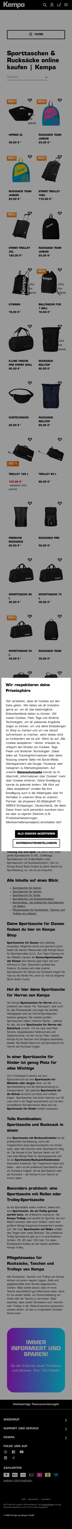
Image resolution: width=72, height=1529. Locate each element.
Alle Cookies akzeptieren (36, 834)
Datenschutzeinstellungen (36, 843)
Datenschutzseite (29, 772)
